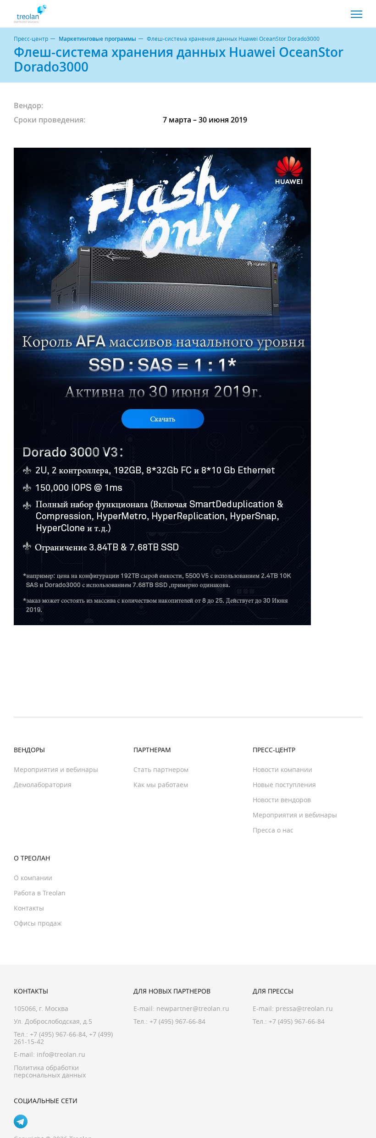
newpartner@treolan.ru (192, 1008)
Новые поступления (284, 784)
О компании (33, 877)
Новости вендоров (282, 799)
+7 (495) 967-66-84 (58, 1034)
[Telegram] (21, 1121)
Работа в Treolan (40, 892)
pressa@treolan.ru (304, 1008)
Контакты (29, 908)
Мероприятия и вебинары (56, 769)
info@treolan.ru (61, 1054)
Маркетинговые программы (97, 39)
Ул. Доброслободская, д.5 (53, 1021)
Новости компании (282, 769)
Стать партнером (160, 769)
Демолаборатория (43, 784)
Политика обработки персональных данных (50, 1071)
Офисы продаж (37, 923)
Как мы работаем (160, 784)
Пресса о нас (273, 830)
